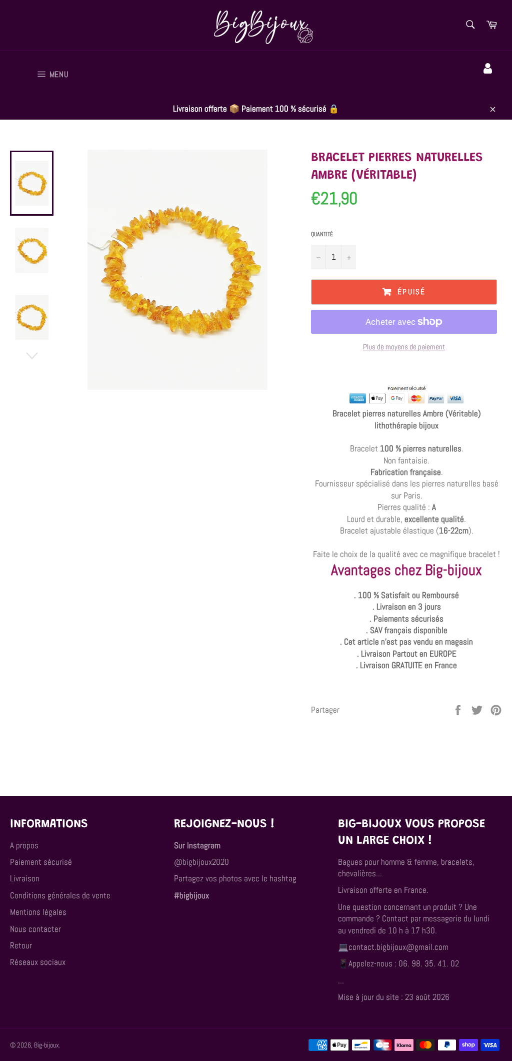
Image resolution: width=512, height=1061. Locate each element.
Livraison (25, 878)
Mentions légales (38, 911)
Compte (489, 82)
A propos (24, 845)
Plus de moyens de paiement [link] (404, 346)
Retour (21, 945)
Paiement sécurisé (41, 861)
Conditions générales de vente (60, 895)
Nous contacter (35, 928)
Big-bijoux (46, 1045)
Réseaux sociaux (38, 961)
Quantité (322, 234)
